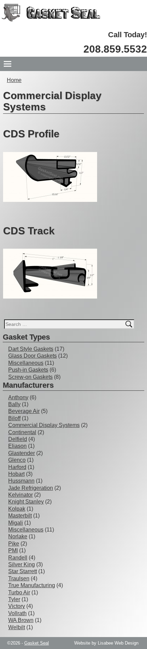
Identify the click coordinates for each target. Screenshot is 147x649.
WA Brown (21, 620)
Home (14, 80)
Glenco (17, 460)
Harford (17, 467)
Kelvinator (20, 495)
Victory (16, 606)
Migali (15, 523)
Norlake (17, 536)
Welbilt (16, 627)
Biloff (14, 418)
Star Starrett (22, 571)
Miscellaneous (25, 363)
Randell (17, 558)
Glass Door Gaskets (32, 356)
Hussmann (21, 481)
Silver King (21, 564)
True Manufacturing (31, 585)
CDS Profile (31, 133)
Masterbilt (20, 516)
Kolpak (16, 509)
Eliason (17, 446)
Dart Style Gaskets (30, 349)
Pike (13, 544)
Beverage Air (24, 411)
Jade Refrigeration (30, 488)
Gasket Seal (36, 643)
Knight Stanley (26, 502)
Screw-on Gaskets (30, 377)
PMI (13, 550)
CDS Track (29, 230)
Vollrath (17, 613)
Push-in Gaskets (28, 370)
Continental (22, 432)
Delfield (17, 439)
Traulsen (18, 578)
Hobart (16, 474)
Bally (14, 404)
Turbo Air (19, 592)
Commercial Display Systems (44, 425)
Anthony (18, 397)
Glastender (21, 453)
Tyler (14, 599)
